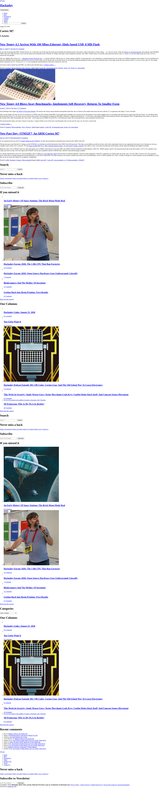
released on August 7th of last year (32, 58)
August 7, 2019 (4, 108)
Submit (6, 20)
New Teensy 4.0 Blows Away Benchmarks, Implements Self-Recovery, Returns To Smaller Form (59, 103)
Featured (8, 68)
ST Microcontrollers (72, 160)
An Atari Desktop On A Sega (18, 737)
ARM (7, 160)
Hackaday (6, 5)
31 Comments (8, 287)
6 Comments (7, 389)
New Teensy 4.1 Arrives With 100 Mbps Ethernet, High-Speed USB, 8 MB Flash (50, 44)
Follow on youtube (27, 178)
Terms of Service (85, 785)
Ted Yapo (13, 49)
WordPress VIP (11, 786)
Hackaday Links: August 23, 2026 (19, 312)
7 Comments (7, 277)
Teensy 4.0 (67, 68)
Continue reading (49, 65)
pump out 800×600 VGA (36, 146)
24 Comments (8, 268)
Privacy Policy (75, 785)
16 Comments (8, 325)
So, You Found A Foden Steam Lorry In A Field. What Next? (28, 740)
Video (5, 760)
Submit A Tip (7, 761)
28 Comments (8, 408)
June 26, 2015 (4, 138)
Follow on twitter (17, 178)
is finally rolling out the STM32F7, (30, 141)
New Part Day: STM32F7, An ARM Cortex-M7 (29, 133)
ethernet (60, 68)
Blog (5, 15)
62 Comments (24, 138)
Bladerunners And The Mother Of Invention (25, 283)
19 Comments (8, 204)
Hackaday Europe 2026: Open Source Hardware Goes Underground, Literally (41, 273)
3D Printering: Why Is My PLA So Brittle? (24, 404)
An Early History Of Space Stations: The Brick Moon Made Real (34, 200)
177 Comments (21, 108)
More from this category (7, 299)
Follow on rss (38, 178)
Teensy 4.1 (74, 68)
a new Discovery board (50, 153)
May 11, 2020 (4, 49)
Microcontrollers (16, 68)
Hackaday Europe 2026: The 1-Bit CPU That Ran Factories (32, 264)
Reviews (27, 68)
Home (5, 13)
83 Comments (20, 49)
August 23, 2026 (5, 26)
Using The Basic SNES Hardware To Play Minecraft (24, 742)
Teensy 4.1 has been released (132, 52)
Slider (33, 68)
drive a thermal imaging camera (54, 146)
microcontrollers (59, 160)
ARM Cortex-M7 (41, 160)
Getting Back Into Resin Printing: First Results (26, 292)
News (23, 127)
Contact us (45, 178)
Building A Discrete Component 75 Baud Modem (22, 747)
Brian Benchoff (14, 138)
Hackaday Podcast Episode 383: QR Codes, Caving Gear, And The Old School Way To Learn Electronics (53, 385)
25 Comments (8, 296)
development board (52, 68)
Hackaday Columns (15, 160)
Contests (6, 18)
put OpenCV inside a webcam (75, 146)
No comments (8, 316)
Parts (23, 68)
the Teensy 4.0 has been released (26, 111)
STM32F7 (81, 160)
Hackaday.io (7, 16)
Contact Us (7, 765)
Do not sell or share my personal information (117, 785)
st (64, 160)
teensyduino (81, 68)
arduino (42, 127)
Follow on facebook (6, 178)
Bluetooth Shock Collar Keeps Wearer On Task (24, 735)
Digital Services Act (97, 785)
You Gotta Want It (12, 321)
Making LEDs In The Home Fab (17, 734)
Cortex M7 (42, 68)
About (5, 21)
